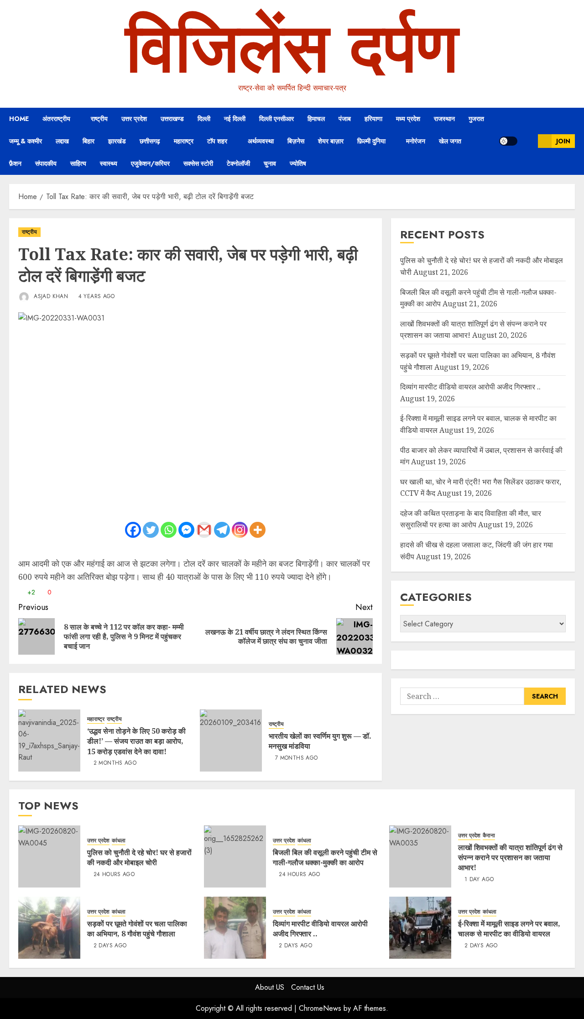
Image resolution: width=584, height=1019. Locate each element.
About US (269, 987)
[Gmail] (204, 530)
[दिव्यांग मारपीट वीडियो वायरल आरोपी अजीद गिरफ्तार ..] (235, 928)
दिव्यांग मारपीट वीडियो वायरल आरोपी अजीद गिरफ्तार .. (470, 387)
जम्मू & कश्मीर (25, 141)
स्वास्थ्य (108, 163)
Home (19, 118)
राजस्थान (444, 118)
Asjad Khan (50, 296)
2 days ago (110, 946)
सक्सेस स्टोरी (198, 163)
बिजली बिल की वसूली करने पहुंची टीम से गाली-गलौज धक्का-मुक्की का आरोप (325, 857)
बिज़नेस (295, 141)
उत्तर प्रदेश (134, 118)
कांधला (118, 841)
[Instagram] (240, 530)
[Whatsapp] (169, 530)
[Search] (527, 141)
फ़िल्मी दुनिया (371, 141)
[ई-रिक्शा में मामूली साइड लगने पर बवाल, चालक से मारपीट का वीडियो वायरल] (420, 928)
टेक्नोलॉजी (238, 163)
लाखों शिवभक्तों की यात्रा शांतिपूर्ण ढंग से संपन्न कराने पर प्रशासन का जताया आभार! (510, 857)
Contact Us (307, 987)
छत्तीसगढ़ (150, 141)
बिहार (88, 141)
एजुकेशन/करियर (150, 163)
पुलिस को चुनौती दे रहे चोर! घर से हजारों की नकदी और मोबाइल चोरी (139, 857)
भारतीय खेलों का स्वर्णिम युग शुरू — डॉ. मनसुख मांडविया (320, 741)
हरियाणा (373, 118)
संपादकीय (46, 163)
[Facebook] (133, 530)
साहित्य (78, 163)
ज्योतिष (298, 163)
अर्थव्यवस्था (261, 141)
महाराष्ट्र (183, 141)
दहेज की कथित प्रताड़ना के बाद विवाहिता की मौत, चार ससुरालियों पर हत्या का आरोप (470, 519)
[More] (258, 530)
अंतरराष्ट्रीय (56, 118)
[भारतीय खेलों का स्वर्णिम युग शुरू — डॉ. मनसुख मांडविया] (231, 740)
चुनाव (270, 163)
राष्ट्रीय (99, 118)
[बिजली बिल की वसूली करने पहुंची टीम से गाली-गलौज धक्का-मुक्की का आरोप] (235, 856)
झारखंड (117, 141)
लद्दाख (62, 141)
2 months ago (115, 763)
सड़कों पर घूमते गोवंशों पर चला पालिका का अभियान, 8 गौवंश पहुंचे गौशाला (137, 929)
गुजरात (476, 118)
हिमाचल (316, 118)
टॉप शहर (217, 141)
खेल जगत (450, 141)
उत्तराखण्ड (172, 118)
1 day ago (479, 879)
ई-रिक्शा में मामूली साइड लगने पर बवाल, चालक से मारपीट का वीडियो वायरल (509, 929)
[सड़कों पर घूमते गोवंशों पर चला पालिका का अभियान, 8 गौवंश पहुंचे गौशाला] (49, 928)
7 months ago (296, 758)
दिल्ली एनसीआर (276, 118)
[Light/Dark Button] (508, 141)
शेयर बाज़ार (331, 141)
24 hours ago (114, 874)
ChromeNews (320, 1008)
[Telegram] (222, 530)
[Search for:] (462, 696)
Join (563, 141)
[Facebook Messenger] (186, 530)
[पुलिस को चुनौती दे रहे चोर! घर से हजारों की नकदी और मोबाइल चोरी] (49, 856)
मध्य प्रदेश (408, 118)
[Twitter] (151, 530)
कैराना (489, 836)
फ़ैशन (15, 163)
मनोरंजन (415, 141)
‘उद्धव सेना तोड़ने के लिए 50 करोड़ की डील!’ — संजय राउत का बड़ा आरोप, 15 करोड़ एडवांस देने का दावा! (136, 741)
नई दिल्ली (234, 118)
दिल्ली (204, 118)
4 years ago (96, 296)
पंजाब (345, 118)
